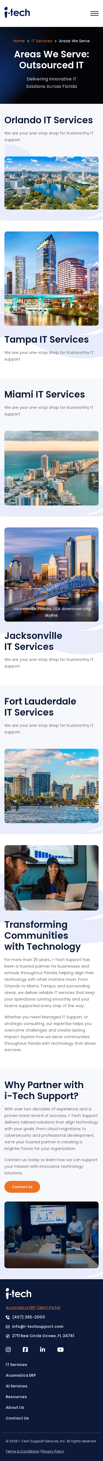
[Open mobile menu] (94, 13)
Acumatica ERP (21, 1375)
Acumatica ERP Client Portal (33, 1307)
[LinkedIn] (48, 1350)
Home (19, 41)
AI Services (16, 1386)
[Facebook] (31, 1350)
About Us (15, 1407)
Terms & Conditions (22, 1451)
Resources (16, 1396)
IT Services (42, 41)
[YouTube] (65, 1350)
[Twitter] (14, 1350)
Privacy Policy (52, 1451)
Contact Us (22, 1187)
